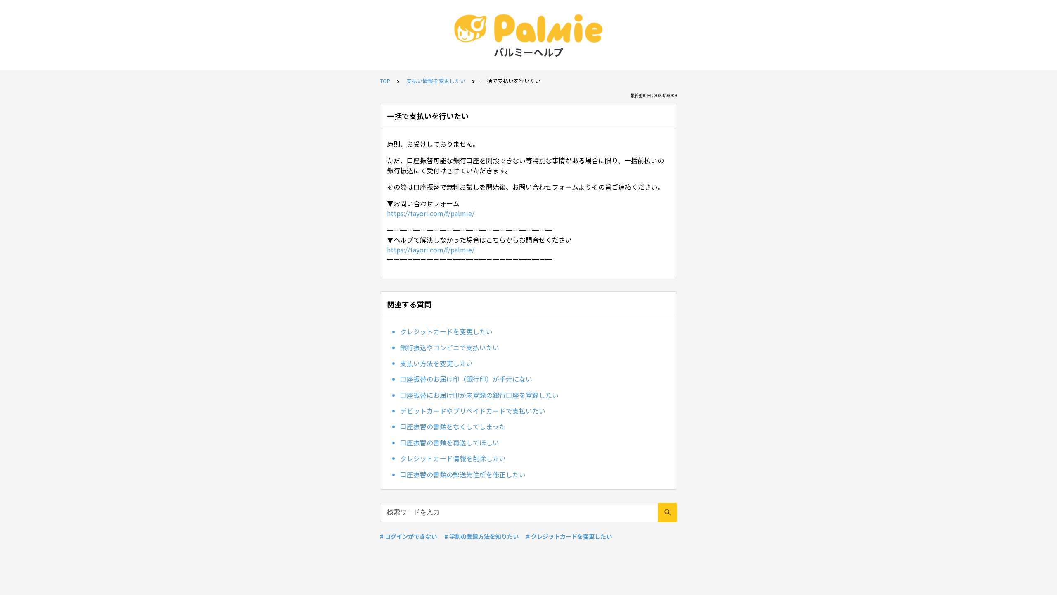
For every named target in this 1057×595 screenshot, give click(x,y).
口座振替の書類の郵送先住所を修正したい (463, 474)
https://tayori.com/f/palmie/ (430, 213)
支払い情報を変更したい (435, 81)
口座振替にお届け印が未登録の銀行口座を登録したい (479, 395)
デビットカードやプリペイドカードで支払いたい (472, 411)
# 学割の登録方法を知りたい (481, 536)
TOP (385, 81)
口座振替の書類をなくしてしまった (452, 426)
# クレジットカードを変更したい (569, 536)
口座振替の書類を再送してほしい (449, 442)
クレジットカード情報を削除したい (453, 458)
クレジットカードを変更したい (446, 331)
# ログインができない (408, 536)
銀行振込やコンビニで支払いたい (449, 347)
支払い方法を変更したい (436, 363)
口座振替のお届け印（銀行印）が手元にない (466, 379)
